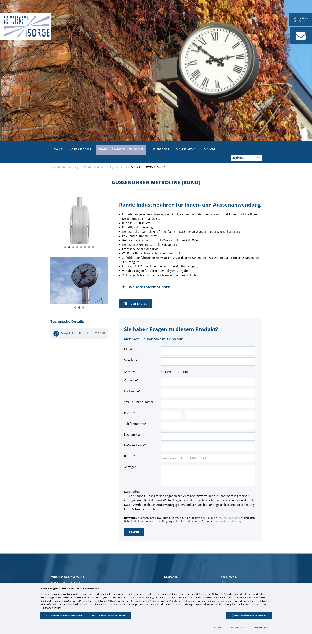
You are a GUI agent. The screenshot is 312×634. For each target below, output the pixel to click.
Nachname (132, 391)
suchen (259, 157)
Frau (185, 372)
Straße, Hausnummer (138, 402)
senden (134, 531)
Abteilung (130, 359)
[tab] (190, 287)
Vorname (131, 380)
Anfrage (130, 467)
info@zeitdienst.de (229, 518)
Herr (168, 372)
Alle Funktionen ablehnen (110, 615)
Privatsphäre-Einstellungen (250, 615)
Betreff (130, 456)
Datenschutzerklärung (227, 521)
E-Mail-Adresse (135, 445)
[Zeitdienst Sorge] (27, 36)
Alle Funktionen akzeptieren (65, 615)
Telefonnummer (135, 424)
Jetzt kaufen (138, 303)
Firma (128, 349)
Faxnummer (132, 435)
